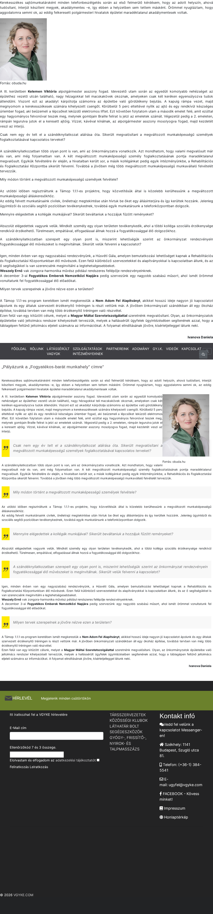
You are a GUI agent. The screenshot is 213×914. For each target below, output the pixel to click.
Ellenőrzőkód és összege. (33, 747)
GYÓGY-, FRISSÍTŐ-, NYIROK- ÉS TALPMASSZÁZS (128, 743)
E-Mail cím (18, 728)
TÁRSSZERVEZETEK (128, 714)
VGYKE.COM (23, 895)
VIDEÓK (172, 349)
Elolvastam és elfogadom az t (53, 760)
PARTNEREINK (117, 349)
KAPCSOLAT (191, 349)
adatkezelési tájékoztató (75, 760)
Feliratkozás (19, 767)
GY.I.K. (158, 349)
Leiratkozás (39, 767)
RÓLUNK (36, 349)
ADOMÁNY (140, 349)
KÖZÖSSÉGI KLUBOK (129, 720)
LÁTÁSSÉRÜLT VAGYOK (58, 351)
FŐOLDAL (19, 349)
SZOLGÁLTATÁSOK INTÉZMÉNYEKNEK (88, 351)
